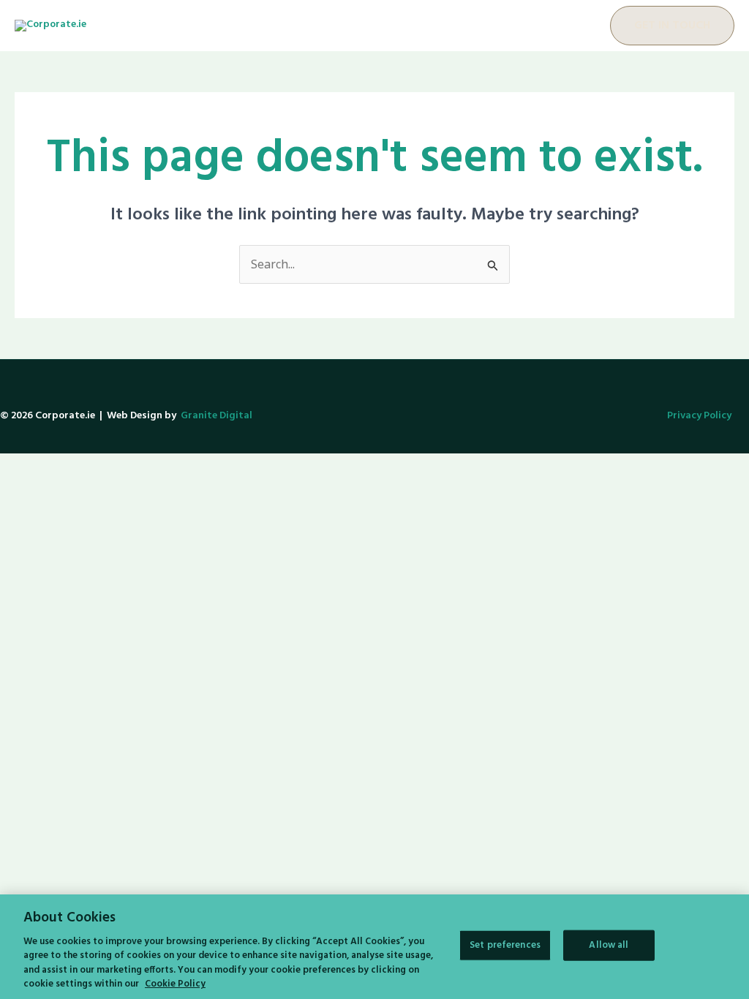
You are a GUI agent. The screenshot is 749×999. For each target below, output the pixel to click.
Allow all (608, 945)
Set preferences (505, 945)
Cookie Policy (175, 984)
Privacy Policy (699, 415)
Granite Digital (216, 415)
